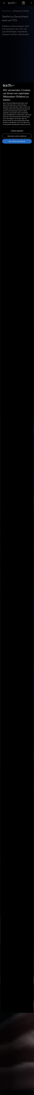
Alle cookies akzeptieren (17, 141)
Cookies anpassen (17, 130)
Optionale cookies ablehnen (17, 136)
